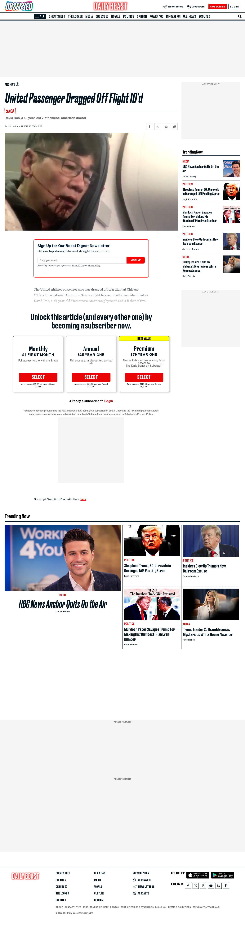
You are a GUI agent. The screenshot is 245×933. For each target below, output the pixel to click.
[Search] (240, 16)
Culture (99, 893)
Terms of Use (78, 266)
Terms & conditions (179, 907)
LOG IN (234, 6)
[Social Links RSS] (219, 886)
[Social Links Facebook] (188, 886)
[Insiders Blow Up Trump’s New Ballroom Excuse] (231, 248)
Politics (128, 16)
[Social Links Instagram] (203, 886)
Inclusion (160, 907)
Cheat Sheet (57, 16)
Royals (115, 16)
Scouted (204, 16)
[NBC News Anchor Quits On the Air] (231, 176)
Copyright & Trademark (206, 907)
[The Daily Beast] (110, 6)
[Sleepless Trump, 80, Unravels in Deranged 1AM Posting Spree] (231, 199)
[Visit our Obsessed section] (31, 6)
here (83, 499)
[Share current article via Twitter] (157, 126)
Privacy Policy (94, 266)
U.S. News (189, 16)
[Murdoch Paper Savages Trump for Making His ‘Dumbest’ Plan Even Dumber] (231, 221)
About (59, 907)
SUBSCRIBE (217, 6)
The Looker (75, 16)
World (98, 886)
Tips (78, 907)
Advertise (96, 907)
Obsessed (102, 16)
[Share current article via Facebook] (149, 126)
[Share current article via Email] (166, 126)
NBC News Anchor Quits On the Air (63, 604)
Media (89, 16)
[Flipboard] (226, 886)
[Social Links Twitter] (196, 886)
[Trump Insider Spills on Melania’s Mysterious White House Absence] (231, 271)
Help (106, 907)
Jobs (85, 907)
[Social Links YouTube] (211, 886)
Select (38, 377)
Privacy (114, 907)
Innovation (173, 16)
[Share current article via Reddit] (174, 126)
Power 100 (156, 16)
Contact (70, 907)
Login (108, 401)
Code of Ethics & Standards (137, 907)
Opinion (142, 16)
